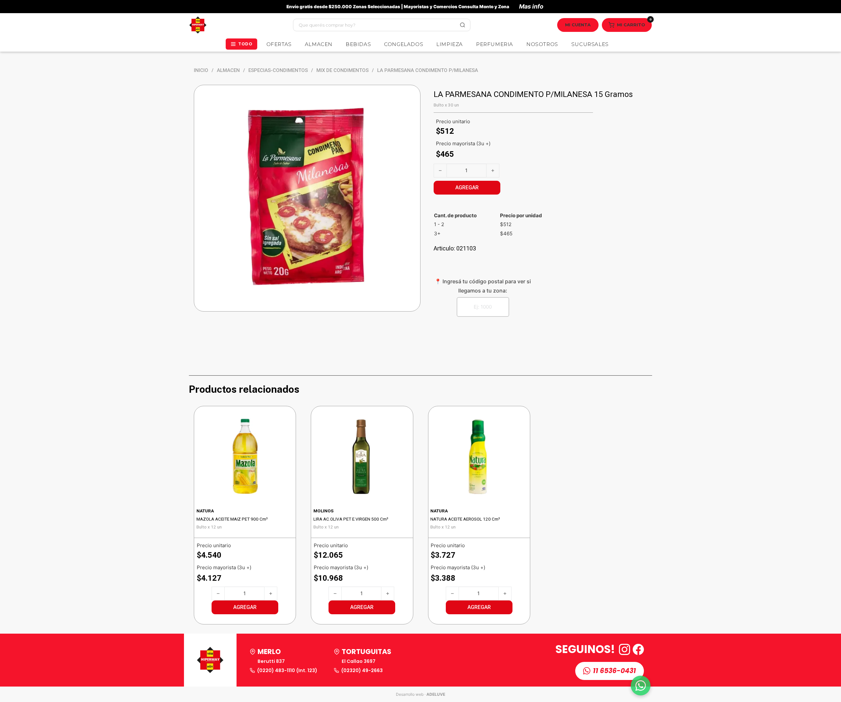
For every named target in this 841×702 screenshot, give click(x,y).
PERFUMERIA (494, 44)
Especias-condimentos (278, 70)
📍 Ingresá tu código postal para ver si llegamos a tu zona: (483, 285)
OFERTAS (279, 44)
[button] (245, 607)
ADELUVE (435, 694)
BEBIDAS (358, 44)
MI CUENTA (578, 24)
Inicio (201, 70)
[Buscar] (462, 25)
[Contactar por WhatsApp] (640, 685)
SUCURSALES (590, 44)
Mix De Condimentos (342, 70)
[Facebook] (638, 649)
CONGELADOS (403, 44)
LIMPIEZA (449, 44)
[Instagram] (624, 649)
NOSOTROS (542, 44)
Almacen (228, 70)
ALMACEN (318, 44)
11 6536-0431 (614, 670)
